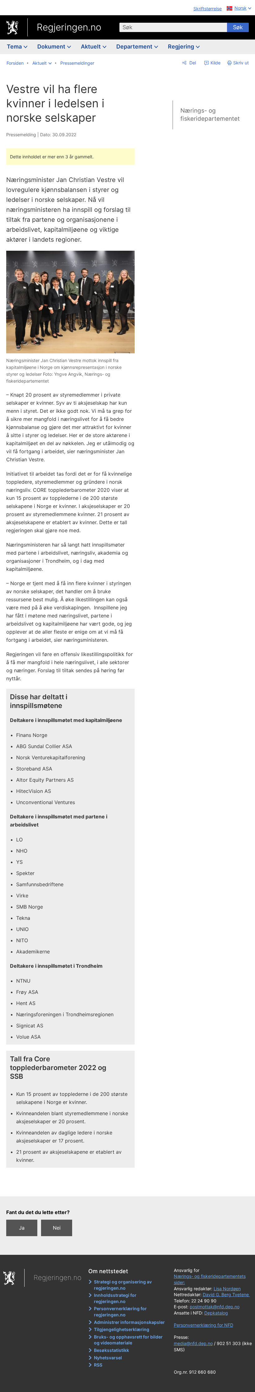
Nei (57, 1228)
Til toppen (75, 1187)
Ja (22, 1228)
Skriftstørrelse (207, 8)
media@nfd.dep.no (193, 1343)
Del (192, 62)
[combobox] (173, 27)
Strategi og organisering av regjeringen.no (123, 1285)
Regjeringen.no (69, 27)
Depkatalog (216, 1312)
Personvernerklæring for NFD (203, 1325)
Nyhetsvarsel (108, 1357)
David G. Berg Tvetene (226, 1294)
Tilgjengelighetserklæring (121, 1329)
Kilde (214, 62)
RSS (98, 1364)
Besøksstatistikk (111, 1350)
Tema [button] (15, 46)
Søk (238, 27)
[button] (42, 63)
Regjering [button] (181, 46)
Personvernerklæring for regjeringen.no (120, 1311)
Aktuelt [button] (91, 46)
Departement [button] (135, 46)
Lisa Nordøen (227, 1288)
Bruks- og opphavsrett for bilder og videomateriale (128, 1340)
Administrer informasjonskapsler (129, 1322)
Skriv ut (241, 62)
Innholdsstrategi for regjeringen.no (115, 1298)
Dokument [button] (52, 46)
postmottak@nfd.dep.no (214, 1306)
